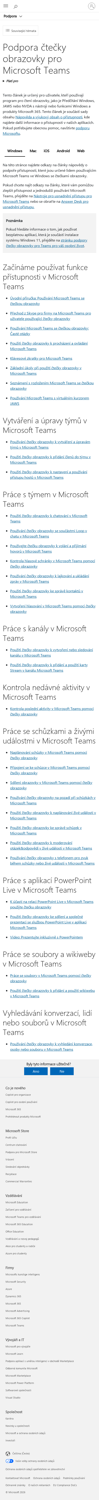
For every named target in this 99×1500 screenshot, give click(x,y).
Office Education (15, 1231)
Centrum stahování (16, 1144)
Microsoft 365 (13, 1109)
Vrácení (10, 1159)
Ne (62, 1071)
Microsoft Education (17, 1202)
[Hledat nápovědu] (16, 6)
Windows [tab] (14, 150)
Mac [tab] (33, 150)
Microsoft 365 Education (19, 1224)
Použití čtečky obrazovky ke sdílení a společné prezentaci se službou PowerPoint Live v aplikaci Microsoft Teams (48, 922)
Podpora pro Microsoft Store (21, 1152)
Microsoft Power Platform (20, 1383)
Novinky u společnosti (18, 1425)
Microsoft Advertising (17, 1311)
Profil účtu (11, 1137)
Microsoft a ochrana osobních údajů (25, 1433)
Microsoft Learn (14, 1353)
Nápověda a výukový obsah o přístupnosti (48, 116)
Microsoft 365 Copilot (18, 1318)
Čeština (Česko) (21, 1453)
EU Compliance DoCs (65, 1485)
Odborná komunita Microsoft (22, 1368)
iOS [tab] (47, 150)
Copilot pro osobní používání (21, 1102)
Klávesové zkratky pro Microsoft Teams (41, 358)
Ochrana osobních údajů (46, 1478)
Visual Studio (13, 1397)
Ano (36, 1071)
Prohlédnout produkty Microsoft (23, 1116)
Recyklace (11, 1174)
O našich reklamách (39, 1485)
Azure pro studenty (16, 1253)
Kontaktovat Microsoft (18, 1478)
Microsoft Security (16, 1281)
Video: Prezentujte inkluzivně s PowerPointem (46, 937)
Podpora (11, 16)
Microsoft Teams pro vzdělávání (23, 1217)
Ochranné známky (15, 1485)
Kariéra (10, 1418)
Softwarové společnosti (18, 1390)
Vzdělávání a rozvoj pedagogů (22, 1238)
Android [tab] (63, 150)
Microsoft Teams (15, 1325)
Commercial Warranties (19, 1181)
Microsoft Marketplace (18, 1375)
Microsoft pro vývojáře (18, 1346)
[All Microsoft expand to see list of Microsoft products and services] (5, 6)
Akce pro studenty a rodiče (20, 1246)
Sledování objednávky (17, 1166)
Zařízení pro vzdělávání (18, 1209)
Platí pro (12, 81)
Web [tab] (80, 150)
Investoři (10, 1440)
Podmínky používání (74, 1478)
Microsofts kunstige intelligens (23, 1274)
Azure (9, 1289)
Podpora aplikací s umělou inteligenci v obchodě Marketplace (40, 1361)
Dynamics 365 (13, 1296)
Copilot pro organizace (18, 1094)
